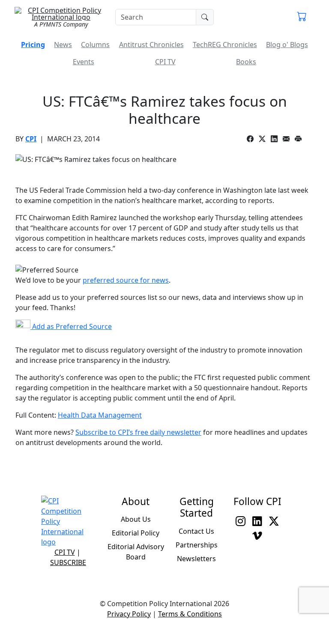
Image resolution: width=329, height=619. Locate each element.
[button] (302, 17)
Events (83, 61)
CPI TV (165, 61)
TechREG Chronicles (225, 44)
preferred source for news (126, 280)
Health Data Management (100, 415)
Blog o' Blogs (287, 44)
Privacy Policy (129, 614)
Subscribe (68, 562)
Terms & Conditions (190, 614)
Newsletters (196, 558)
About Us (136, 519)
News (63, 44)
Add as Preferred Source (71, 326)
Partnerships (197, 545)
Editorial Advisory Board (136, 552)
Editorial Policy (135, 533)
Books (246, 61)
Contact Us (196, 531)
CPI (30, 139)
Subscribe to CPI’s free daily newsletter (138, 432)
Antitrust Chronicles (151, 44)
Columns (95, 44)
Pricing (33, 44)
